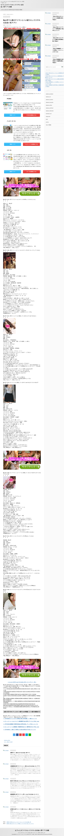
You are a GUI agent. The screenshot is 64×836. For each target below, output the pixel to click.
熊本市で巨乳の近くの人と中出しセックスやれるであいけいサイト (25, 781)
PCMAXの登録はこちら (31, 115)
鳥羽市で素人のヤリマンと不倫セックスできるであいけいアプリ (20, 823)
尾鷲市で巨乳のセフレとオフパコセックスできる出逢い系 (19, 822)
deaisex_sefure (7, 740)
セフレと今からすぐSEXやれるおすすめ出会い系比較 (11, 9)
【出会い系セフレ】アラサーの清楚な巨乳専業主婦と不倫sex (57, 39)
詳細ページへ (12, 115)
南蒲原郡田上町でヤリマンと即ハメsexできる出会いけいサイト (24, 794)
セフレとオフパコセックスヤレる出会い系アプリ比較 (32, 830)
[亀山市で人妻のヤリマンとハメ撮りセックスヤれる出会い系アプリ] (26, 734)
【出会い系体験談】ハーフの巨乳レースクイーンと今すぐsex (57, 50)
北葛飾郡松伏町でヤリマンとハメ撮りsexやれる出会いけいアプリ (25, 766)
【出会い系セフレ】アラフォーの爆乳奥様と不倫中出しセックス (57, 28)
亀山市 (8, 741)
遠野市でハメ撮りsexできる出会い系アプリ (20, 752)
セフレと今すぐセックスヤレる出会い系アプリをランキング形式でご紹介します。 (32, 832)
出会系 (11, 741)
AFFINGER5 (50, 834)
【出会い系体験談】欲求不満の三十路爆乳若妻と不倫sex (57, 61)
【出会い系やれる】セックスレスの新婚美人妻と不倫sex (57, 18)
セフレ (5, 741)
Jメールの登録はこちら (31, 171)
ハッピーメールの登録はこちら (31, 144)
